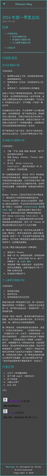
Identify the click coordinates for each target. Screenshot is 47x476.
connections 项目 (33, 207)
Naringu (10, 467)
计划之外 (11, 48)
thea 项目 (7, 210)
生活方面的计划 (19, 36)
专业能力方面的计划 (21, 39)
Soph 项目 (26, 261)
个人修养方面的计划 (21, 42)
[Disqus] (23, 428)
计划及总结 (12, 33)
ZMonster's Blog (23, 4)
